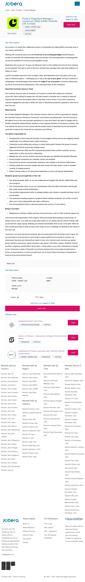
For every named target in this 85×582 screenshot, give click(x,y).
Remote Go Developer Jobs (73, 427)
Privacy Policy (7, 577)
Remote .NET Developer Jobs (73, 375)
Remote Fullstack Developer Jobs (71, 421)
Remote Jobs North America (29, 394)
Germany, (30, 325)
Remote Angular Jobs (72, 388)
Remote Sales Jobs (29, 457)
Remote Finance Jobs (30, 427)
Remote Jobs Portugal (9, 448)
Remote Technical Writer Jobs (52, 426)
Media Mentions (29, 528)
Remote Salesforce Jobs (74, 485)
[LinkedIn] (8, 564)
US (28, 342)
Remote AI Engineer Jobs (74, 381)
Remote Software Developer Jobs (71, 490)
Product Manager (29, 10)
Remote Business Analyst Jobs (53, 375)
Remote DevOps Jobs (73, 409)
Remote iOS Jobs (71, 433)
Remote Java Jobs (71, 437)
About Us (26, 524)
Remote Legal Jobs (29, 442)
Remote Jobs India (8, 411)
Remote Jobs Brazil (8, 385)
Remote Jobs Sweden (9, 463)
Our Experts (27, 539)
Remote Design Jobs (30, 423)
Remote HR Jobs (28, 434)
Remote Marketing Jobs (31, 446)
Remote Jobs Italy (7, 419)
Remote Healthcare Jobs (31, 431)
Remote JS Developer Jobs (73, 441)
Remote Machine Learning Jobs (74, 448)
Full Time (28, 34)
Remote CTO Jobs (71, 399)
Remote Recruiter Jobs (52, 408)
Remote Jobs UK (7, 470)
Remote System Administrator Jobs (72, 500)
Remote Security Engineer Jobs (74, 480)
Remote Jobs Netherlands (10, 430)
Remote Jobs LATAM (30, 389)
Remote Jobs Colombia (9, 392)
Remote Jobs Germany (9, 408)
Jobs (13, 10)
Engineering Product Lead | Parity (30, 321)
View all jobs (12, 33)
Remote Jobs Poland (8, 444)
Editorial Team (28, 535)
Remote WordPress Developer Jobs (72, 511)
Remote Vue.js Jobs (72, 506)
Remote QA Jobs (71, 468)
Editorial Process (29, 531)
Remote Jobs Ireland (8, 415)
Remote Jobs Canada (9, 389)
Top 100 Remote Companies (50, 536)
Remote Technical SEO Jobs (52, 420)
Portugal (36, 325)
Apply (73, 322)
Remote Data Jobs (29, 419)
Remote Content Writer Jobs (52, 388)
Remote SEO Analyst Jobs (53, 411)
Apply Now (71, 25)
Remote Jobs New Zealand (8, 435)
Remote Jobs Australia (9, 381)
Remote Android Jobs (73, 384)
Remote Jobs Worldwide (31, 374)
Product (19, 10)
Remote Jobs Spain (8, 459)
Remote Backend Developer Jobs (71, 393)
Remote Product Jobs (30, 453)
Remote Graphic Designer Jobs (53, 402)
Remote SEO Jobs (50, 415)
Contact (25, 542)
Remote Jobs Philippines (10, 440)
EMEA (33, 30)
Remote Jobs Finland (8, 400)
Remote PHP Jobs (71, 461)
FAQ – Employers (50, 531)
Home (7, 10)
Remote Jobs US (7, 374)
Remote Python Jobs (72, 464)
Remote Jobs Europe (30, 378)
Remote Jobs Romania (9, 452)
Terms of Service (19, 577)
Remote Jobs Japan (8, 422)
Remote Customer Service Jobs (31, 414)
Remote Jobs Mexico (9, 426)
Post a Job (48, 524)
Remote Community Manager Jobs (51, 382)
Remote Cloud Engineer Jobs (73, 403)
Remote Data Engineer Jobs (52, 395)
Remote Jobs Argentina (9, 378)
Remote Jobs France (8, 404)
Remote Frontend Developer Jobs (71, 414)
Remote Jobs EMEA (29, 385)
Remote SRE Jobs (71, 496)
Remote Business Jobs (30, 409)
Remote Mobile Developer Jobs (74, 455)
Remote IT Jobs (28, 438)
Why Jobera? (48, 528)
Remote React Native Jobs (72, 473)
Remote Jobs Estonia (9, 396)
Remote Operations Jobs (31, 449)
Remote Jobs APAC (29, 381)
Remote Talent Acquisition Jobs (53, 433)
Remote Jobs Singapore (10, 455)
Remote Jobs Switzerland (10, 466)
